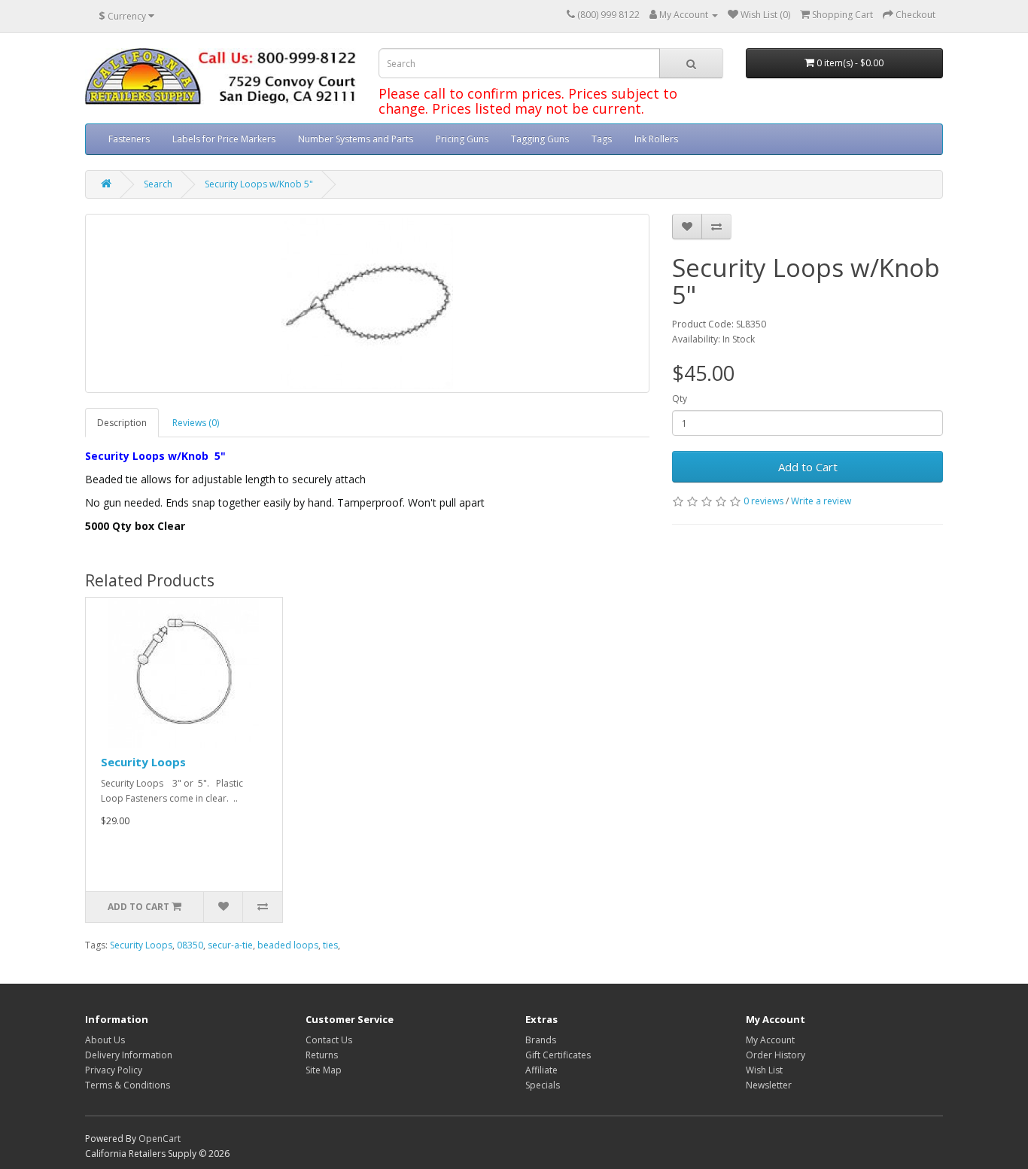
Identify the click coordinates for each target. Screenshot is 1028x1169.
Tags (602, 138)
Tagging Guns (540, 138)
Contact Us (329, 1040)
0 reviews (763, 501)
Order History (775, 1055)
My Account (770, 1040)
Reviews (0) (195, 422)
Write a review (821, 501)
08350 (190, 945)
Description (122, 422)
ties (330, 945)
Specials (542, 1085)
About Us (105, 1040)
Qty (679, 398)
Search (158, 184)
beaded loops (287, 945)
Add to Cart (808, 466)
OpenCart (159, 1138)
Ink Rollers (656, 138)
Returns (322, 1055)
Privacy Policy (113, 1070)
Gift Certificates (558, 1055)
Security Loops (143, 761)
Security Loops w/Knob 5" (259, 184)
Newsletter (769, 1085)
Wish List (764, 1070)
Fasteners (129, 138)
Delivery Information (128, 1055)
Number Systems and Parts (355, 138)
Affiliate (541, 1070)
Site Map (324, 1070)
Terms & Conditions (127, 1085)
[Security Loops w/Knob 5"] (367, 303)
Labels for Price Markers (223, 138)
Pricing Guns (462, 138)
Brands (540, 1040)
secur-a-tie (230, 945)
